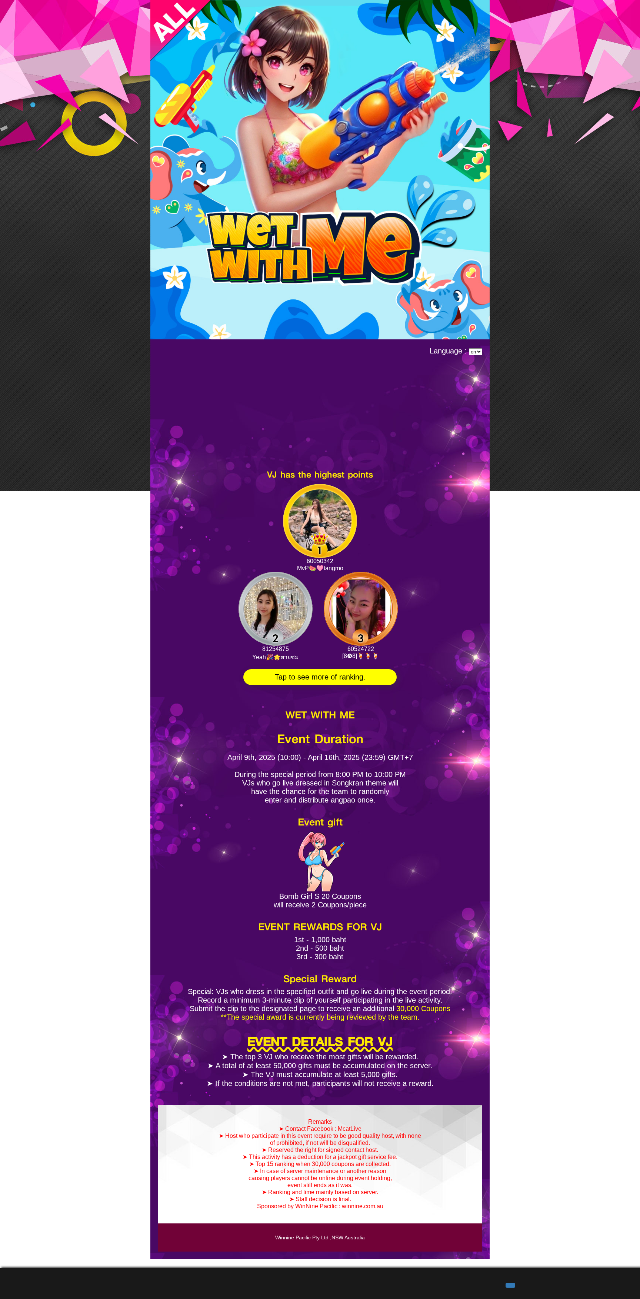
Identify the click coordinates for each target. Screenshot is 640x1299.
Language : (449, 351)
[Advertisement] (320, 411)
